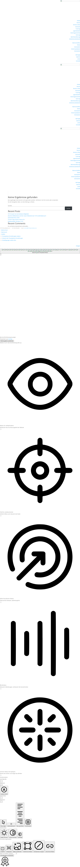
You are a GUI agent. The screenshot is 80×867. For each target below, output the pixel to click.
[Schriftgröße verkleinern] (1, 785)
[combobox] (40, 251)
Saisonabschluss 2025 (13, 217)
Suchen (10, 205)
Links (78, 59)
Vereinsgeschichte (75, 33)
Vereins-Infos (76, 24)
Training (78, 29)
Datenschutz (4, 230)
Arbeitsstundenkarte (74, 39)
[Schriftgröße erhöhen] (1, 781)
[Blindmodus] (1, 689)
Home (78, 20)
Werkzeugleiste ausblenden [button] (7, 341)
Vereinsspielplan (75, 49)
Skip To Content (4, 853)
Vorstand (77, 26)
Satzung (78, 35)
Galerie (78, 57)
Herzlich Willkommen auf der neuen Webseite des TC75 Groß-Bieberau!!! (27, 216)
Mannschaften (76, 43)
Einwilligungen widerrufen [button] (9, 240)
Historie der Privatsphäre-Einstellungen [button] (12, 238)
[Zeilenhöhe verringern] (1, 802)
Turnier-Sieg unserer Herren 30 (16, 219)
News (78, 45)
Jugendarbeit (76, 31)
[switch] (0, 429)
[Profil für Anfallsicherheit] (1, 516)
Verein (78, 22)
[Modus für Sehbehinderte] (1, 429)
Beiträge (78, 55)
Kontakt (78, 61)
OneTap (10, 339)
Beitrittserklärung (75, 37)
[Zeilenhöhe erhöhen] (1, 798)
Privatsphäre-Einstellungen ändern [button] (11, 236)
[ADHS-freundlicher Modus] (1, 602)
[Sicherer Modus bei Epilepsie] (1, 775)
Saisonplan (77, 47)
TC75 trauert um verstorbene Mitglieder (18, 214)
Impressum (4, 232)
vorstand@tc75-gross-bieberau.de (30, 228)
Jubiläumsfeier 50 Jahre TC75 (15, 221)
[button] (0, 254)
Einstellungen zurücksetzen (7, 855)
